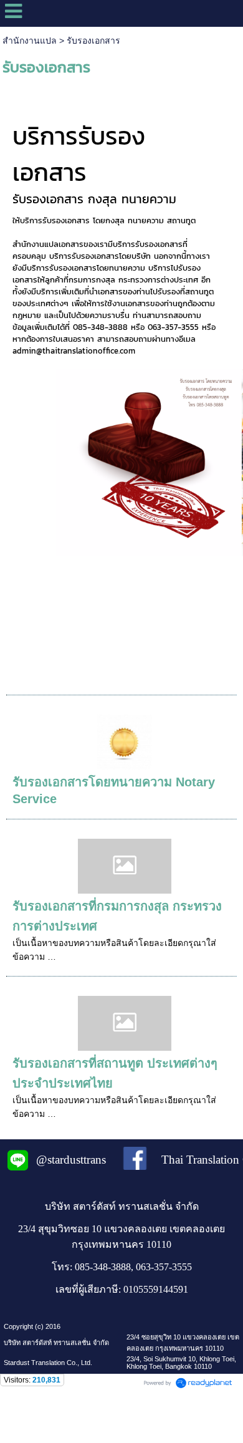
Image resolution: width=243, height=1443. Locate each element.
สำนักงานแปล (29, 41)
